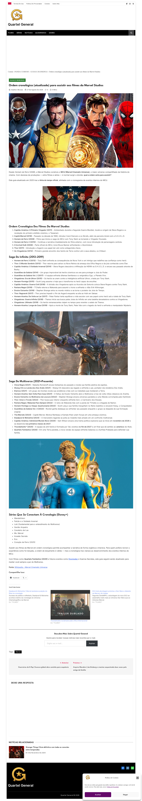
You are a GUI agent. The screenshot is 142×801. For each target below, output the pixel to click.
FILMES (11, 33)
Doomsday (73, 559)
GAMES (52, 33)
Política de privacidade (34, 4)
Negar (125, 795)
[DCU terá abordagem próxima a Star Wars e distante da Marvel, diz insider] (113, 596)
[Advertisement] (71, 52)
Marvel (18, 652)
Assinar (92, 643)
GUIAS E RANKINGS (39, 72)
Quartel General (20, 24)
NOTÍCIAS (29, 33)
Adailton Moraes (17, 90)
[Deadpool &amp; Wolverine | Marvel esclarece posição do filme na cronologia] (30, 596)
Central (10, 72)
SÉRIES (19, 33)
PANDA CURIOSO (22, 72)
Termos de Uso (19, 4)
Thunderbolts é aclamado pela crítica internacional (69, 621)
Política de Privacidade (113, 787)
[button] (137, 778)
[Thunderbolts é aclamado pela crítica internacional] (70, 605)
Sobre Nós (56, 4)
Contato (47, 4)
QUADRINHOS (40, 33)
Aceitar (98, 795)
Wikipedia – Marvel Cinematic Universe (31, 567)
